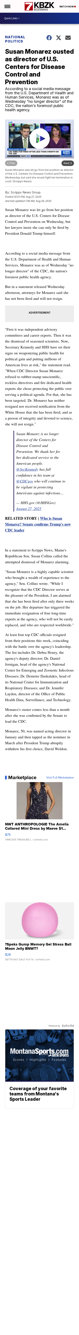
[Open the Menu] (7, 6)
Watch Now (66, 6)
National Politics (15, 39)
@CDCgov (24, 481)
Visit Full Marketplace (60, 777)
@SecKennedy (27, 469)
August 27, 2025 (28, 508)
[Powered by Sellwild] (68, 1025)
